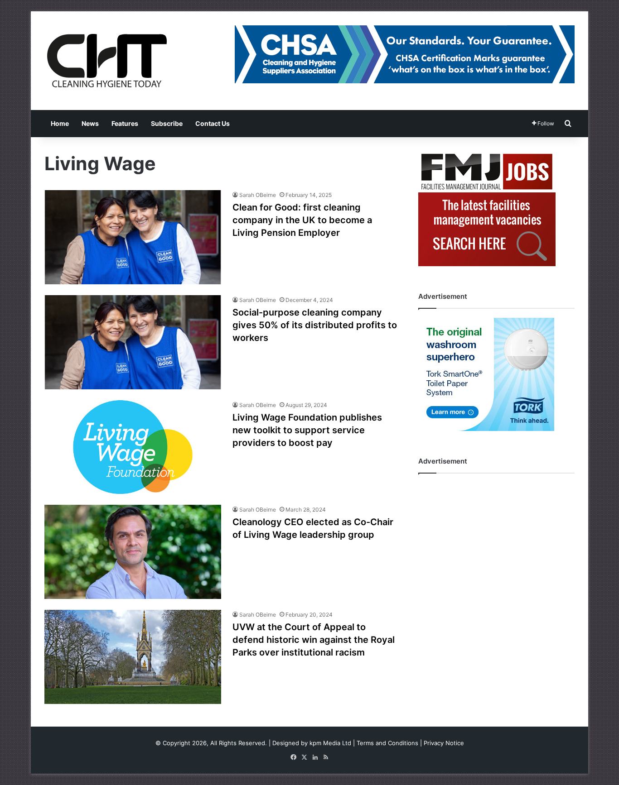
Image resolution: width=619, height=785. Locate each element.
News (90, 123)
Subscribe (167, 123)
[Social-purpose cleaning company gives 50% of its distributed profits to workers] (132, 342)
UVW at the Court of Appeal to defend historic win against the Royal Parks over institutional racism (313, 640)
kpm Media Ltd (330, 743)
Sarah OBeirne (257, 194)
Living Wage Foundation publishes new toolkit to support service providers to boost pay (307, 430)
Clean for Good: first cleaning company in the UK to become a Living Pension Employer (302, 220)
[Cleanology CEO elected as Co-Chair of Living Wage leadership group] (132, 552)
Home (60, 123)
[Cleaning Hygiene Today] (106, 60)
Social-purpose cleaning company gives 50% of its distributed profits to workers (314, 325)
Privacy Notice (444, 743)
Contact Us (212, 123)
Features (124, 123)
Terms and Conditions (387, 743)
